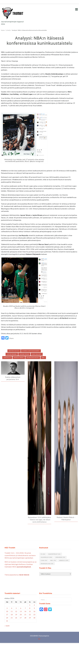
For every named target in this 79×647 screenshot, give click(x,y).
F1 (43, 554)
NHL (53, 560)
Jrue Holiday (36, 354)
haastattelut (54, 554)
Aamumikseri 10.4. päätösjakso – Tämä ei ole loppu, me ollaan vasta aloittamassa (39, 519)
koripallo (7, 357)
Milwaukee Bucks (33, 357)
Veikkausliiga (47, 563)
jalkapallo (46, 557)
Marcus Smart (19, 357)
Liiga (44, 560)
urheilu (63, 560)
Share (11, 338)
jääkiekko (60, 557)
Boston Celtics (14, 350)
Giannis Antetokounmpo (30, 350)
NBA (43, 357)
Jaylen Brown (12, 354)
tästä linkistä (24, 575)
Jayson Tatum (24, 354)
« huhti (7, 626)
